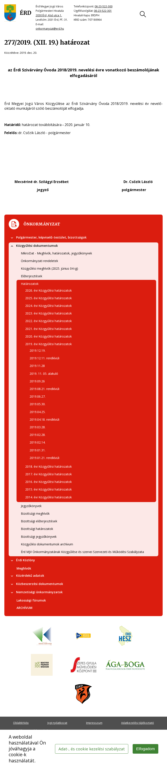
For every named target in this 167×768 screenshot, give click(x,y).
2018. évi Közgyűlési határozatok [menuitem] (48, 466)
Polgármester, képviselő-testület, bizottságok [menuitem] (51, 237)
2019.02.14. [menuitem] (37, 442)
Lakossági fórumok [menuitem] (31, 600)
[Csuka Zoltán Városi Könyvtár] (42, 636)
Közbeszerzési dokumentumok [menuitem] (39, 584)
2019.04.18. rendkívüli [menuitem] (44, 419)
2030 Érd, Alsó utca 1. (49, 15)
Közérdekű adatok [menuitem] (30, 575)
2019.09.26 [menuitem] (37, 381)
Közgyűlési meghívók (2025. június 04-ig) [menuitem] (49, 268)
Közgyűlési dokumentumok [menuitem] (37, 246)
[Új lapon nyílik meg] (83, 636)
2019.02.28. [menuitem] (37, 435)
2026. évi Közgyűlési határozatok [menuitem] (48, 290)
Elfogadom (145, 749)
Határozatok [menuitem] (29, 284)
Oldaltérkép (21, 723)
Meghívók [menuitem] (24, 568)
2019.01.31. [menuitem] (37, 450)
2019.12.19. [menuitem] (37, 350)
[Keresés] (143, 14)
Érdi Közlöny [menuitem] (25, 560)
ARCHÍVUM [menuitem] (24, 608)
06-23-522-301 (103, 11)
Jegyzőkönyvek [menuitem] (31, 506)
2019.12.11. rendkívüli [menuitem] (44, 358)
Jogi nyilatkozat (57, 723)
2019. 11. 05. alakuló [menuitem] (44, 373)
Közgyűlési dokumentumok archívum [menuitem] (47, 544)
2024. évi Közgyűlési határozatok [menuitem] (48, 306)
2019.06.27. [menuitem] (37, 396)
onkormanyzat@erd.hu (50, 28)
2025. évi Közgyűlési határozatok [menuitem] (48, 298)
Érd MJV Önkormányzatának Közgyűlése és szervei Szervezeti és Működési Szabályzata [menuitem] (82, 552)
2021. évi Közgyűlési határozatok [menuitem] (48, 329)
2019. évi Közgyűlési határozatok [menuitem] (48, 344)
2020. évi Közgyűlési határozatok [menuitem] (48, 336)
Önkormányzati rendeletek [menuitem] (39, 261)
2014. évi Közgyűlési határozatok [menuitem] (48, 497)
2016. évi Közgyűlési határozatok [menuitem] (48, 482)
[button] (12, 238)
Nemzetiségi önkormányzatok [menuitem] (39, 592)
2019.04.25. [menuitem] (37, 412)
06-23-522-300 (103, 6)
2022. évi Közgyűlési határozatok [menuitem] (48, 321)
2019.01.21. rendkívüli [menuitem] (44, 458)
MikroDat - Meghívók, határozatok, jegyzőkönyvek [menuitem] (56, 253)
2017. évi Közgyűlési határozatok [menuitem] (48, 474)
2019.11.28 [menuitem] (37, 366)
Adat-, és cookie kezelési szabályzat (91, 748)
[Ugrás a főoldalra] (17, 13)
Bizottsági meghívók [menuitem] (35, 513)
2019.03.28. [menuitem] (37, 427)
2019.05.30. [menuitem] (37, 404)
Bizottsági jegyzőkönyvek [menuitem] (39, 536)
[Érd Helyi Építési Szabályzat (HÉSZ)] (125, 636)
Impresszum (94, 723)
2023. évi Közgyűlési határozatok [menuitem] (48, 313)
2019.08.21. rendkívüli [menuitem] (44, 389)
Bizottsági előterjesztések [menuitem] (39, 521)
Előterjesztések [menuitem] (31, 276)
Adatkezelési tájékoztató (137, 723)
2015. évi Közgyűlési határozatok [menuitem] (48, 489)
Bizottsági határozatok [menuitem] (37, 529)
